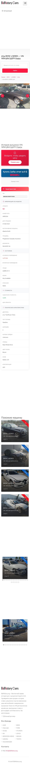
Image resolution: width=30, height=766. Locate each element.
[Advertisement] (15, 29)
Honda (5, 731)
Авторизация (7, 11)
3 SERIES (13, 77)
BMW (8, 77)
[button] (2, 95)
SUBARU (5, 739)
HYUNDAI (19, 731)
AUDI (4, 725)
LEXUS (18, 733)
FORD (18, 728)
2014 (18, 77)
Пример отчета (15, 181)
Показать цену (15, 162)
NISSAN (18, 736)
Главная (3, 77)
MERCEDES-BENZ (8, 736)
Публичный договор (9, 716)
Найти (15, 70)
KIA (4, 733)
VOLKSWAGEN (7, 742)
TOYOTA (18, 739)
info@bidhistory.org (12, 751)
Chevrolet (6, 728)
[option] (15, 569)
